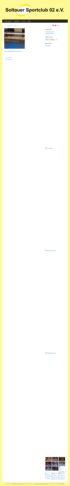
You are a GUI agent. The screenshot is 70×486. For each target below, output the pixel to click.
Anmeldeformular (49, 31)
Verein (29, 21)
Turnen (23, 21)
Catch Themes (61, 484)
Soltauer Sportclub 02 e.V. (18, 484)
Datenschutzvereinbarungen (41, 484)
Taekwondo (17, 21)
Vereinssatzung (49, 33)
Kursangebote (8, 21)
